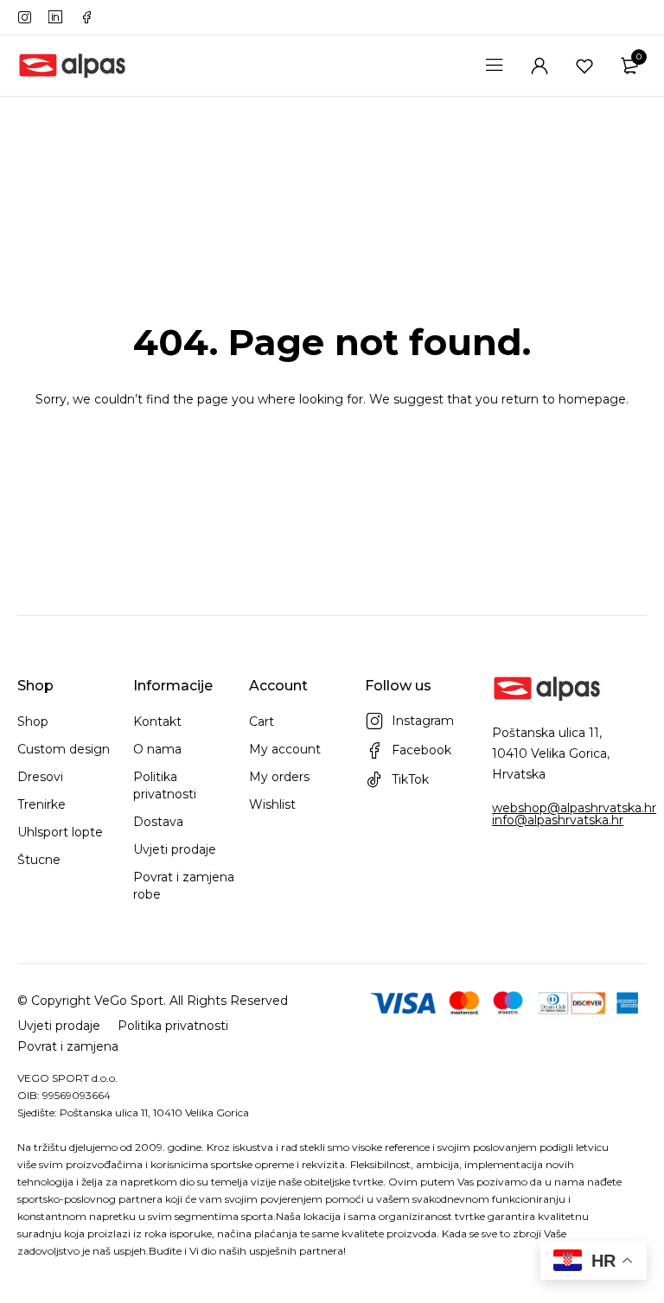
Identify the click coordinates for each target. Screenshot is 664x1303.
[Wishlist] (584, 66)
